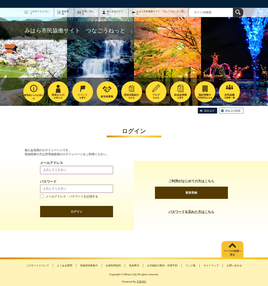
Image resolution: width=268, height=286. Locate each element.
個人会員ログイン (115, 12)
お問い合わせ (88, 12)
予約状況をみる (205, 96)
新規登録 (65, 12)
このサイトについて (39, 12)
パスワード (48, 181)
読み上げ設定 (233, 110)
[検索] (238, 12)
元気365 (141, 281)
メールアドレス (51, 163)
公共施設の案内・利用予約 (162, 265)
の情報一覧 (229, 96)
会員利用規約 (113, 265)
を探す (82, 96)
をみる (131, 96)
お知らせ (58, 96)
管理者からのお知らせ (34, 97)
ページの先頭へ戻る (232, 252)
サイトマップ (211, 265)
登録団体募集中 (89, 265)
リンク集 (190, 265)
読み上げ (209, 110)
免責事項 (134, 265)
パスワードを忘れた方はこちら (191, 212)
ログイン (76, 211)
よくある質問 (64, 265)
